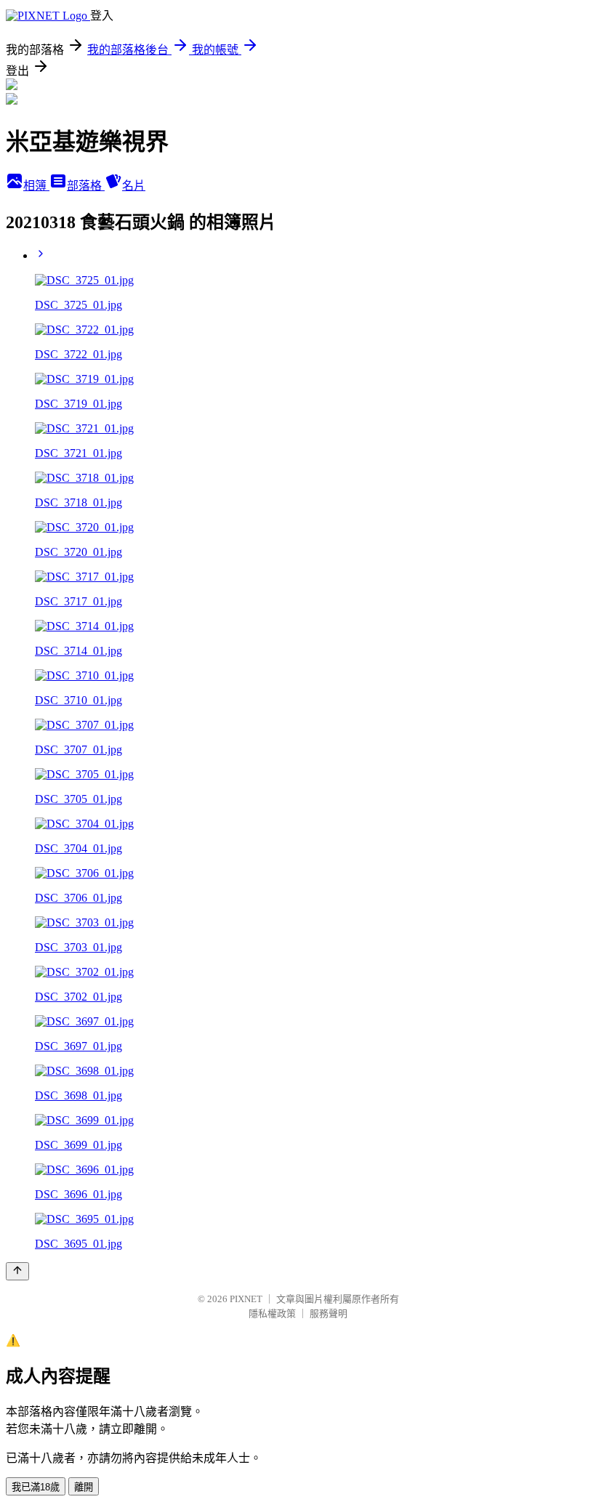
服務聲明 (328, 1313)
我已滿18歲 (36, 1487)
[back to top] (17, 1271)
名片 (133, 185)
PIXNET (246, 1298)
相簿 (36, 185)
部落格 (86, 185)
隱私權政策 (272, 1313)
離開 (83, 1487)
